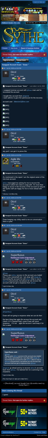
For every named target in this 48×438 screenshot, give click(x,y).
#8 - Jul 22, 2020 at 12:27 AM (13, 329)
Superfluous (17, 255)
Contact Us (37, 432)
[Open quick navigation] (45, 48)
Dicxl (13, 72)
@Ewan (29, 90)
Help (43, 432)
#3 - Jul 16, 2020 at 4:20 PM (12, 155)
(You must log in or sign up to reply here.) (15, 379)
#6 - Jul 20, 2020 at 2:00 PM (12, 251)
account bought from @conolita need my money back (29, 384)
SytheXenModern (8, 432)
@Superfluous (7, 312)
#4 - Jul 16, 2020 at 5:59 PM (12, 198)
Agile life (15, 159)
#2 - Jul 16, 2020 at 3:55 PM (12, 129)
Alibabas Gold (7, 194)
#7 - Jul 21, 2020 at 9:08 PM (12, 290)
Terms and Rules (42, 435)
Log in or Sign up (39, 2)
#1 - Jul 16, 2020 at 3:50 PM (12, 68)
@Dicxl (5, 183)
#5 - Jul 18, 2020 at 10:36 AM (13, 225)
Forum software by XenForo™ (10, 435)
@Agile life (26, 96)
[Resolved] (9, 383)
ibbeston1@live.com (21, 102)
